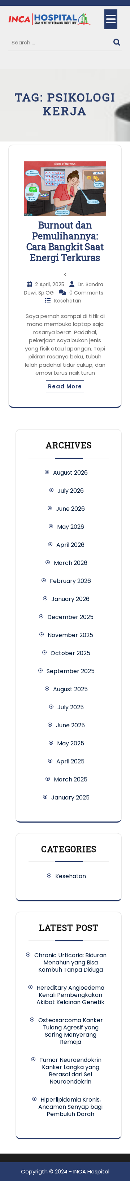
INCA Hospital (91, 1171)
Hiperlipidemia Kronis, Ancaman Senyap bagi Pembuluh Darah (70, 1106)
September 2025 (71, 671)
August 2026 (70, 473)
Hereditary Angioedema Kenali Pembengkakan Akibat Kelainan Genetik (70, 995)
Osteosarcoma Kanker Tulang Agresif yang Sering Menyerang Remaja (70, 1031)
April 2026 (70, 545)
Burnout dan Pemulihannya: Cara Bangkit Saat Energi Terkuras (65, 241)
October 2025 (70, 653)
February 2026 (70, 581)
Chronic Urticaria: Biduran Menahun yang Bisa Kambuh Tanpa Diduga (70, 962)
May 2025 (70, 743)
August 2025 (70, 689)
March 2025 (70, 779)
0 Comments (86, 292)
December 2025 (70, 617)
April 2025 (70, 761)
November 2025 (70, 635)
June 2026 (70, 509)
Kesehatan (67, 300)
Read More (65, 386)
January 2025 (70, 797)
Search (117, 40)
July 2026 (70, 491)
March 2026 (70, 563)
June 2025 (70, 725)
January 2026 (70, 599)
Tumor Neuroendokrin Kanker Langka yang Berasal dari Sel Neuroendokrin (70, 1071)
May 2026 (70, 527)
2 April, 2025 (50, 284)
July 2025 (70, 707)
